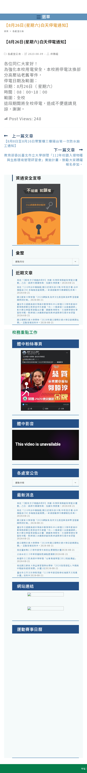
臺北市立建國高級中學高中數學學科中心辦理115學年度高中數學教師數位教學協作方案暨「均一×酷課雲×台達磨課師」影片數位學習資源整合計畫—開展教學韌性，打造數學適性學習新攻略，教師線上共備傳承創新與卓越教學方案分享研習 (47, 308)
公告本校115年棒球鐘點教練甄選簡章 (36, 554)
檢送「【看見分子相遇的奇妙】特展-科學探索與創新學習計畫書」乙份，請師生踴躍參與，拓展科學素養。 (47, 281)
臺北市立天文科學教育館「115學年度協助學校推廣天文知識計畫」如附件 (47, 574)
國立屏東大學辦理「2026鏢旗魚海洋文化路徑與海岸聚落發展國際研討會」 (48, 298)
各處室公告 (14, 53)
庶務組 (54, 53)
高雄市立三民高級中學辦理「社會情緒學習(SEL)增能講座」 (47, 558)
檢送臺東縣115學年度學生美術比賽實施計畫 (39, 549)
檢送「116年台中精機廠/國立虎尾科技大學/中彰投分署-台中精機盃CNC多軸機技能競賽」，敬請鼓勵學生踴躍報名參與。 (47, 288)
